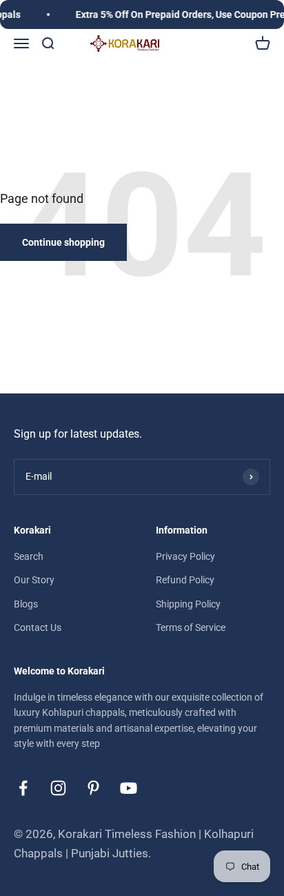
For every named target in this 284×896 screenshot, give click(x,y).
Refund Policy (185, 579)
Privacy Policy (185, 556)
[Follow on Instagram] (58, 788)
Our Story (34, 579)
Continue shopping (63, 242)
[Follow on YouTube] (128, 788)
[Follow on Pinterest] (93, 788)
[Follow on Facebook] (23, 788)
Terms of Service (190, 627)
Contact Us (37, 627)
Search (28, 556)
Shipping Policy (188, 604)
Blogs (26, 604)
